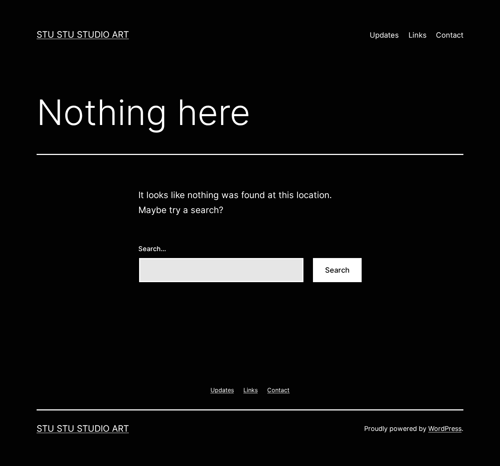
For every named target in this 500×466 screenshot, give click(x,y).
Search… (152, 249)
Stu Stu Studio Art (83, 34)
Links (417, 35)
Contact (449, 35)
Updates (384, 35)
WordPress (445, 428)
